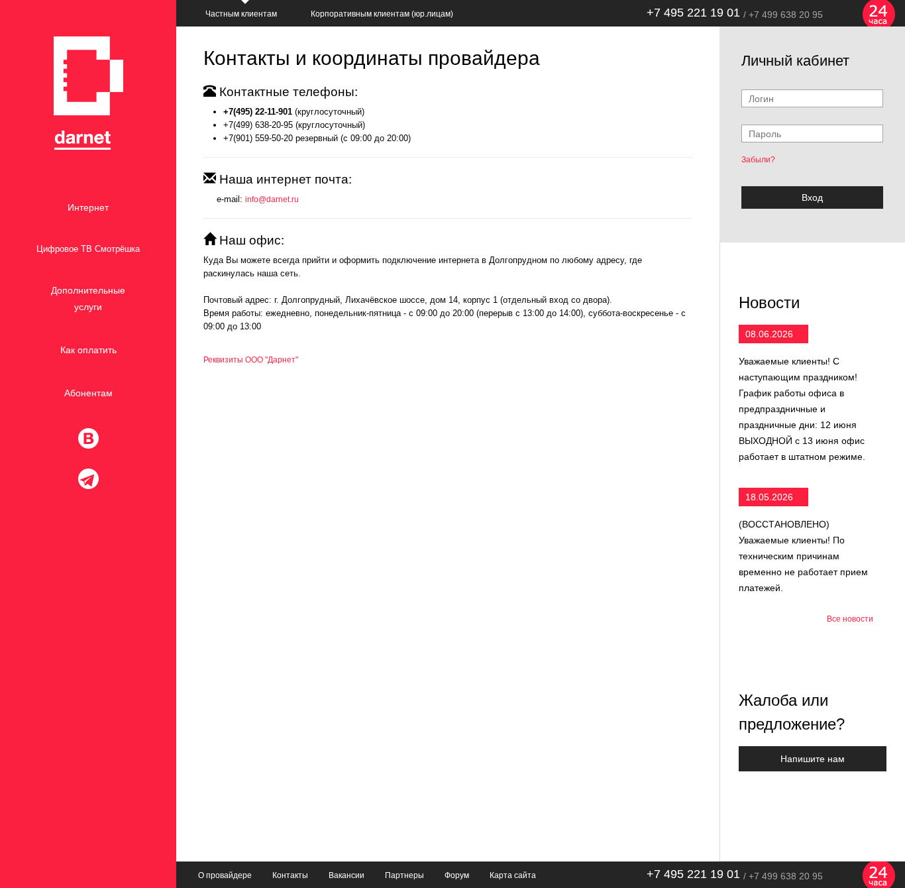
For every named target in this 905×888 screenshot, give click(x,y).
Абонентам (88, 393)
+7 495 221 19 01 (693, 12)
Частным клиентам (241, 14)
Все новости (850, 619)
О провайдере (225, 875)
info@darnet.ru (272, 199)
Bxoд (812, 197)
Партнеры (404, 875)
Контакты (290, 875)
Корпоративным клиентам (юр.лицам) (382, 14)
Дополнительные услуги (88, 298)
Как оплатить (88, 350)
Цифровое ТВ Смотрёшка (88, 249)
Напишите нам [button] (812, 758)
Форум (457, 875)
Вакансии (346, 875)
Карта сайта (513, 875)
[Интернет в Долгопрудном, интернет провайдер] (88, 93)
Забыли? (758, 159)
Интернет (88, 207)
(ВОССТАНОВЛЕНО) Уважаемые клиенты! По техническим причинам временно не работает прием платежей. (803, 556)
